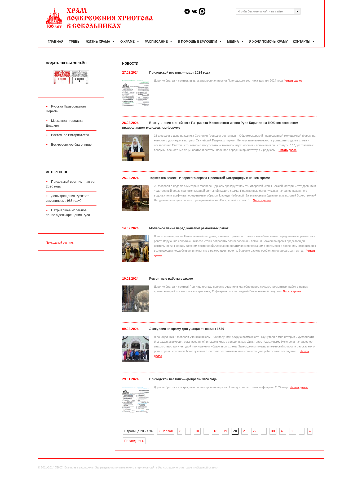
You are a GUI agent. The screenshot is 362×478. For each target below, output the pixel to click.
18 (215, 431)
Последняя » (134, 441)
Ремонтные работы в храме (171, 278)
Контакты (301, 41)
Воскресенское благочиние (71, 144)
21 (245, 431)
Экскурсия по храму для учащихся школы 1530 (186, 329)
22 (255, 431)
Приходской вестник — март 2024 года (179, 72)
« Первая (166, 431)
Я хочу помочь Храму (268, 41)
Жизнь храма (98, 41)
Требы (75, 41)
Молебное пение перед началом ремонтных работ (188, 228)
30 (273, 431)
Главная (56, 41)
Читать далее (293, 80)
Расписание (156, 41)
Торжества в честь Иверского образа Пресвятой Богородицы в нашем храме (209, 178)
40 (283, 431)
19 (225, 431)
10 (197, 431)
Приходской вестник (59, 242)
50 (292, 431)
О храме (127, 41)
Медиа (233, 41)
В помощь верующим (197, 41)
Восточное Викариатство (70, 135)
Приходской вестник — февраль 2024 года (183, 379)
